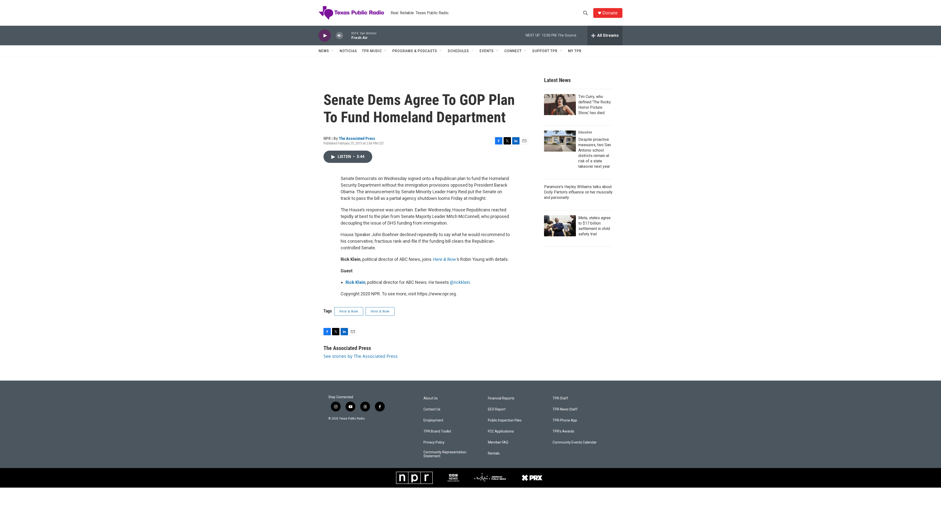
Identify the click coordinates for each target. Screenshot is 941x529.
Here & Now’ (445, 259)
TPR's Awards (563, 431)
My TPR (575, 51)
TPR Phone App (565, 420)
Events (487, 51)
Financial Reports (501, 398)
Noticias (348, 51)
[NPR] (414, 478)
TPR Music (372, 51)
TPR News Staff (565, 409)
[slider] (347, 35)
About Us (430, 398)
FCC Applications (501, 431)
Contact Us (431, 409)
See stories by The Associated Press (360, 356)
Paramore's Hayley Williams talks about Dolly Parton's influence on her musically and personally (578, 192)
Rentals (494, 453)
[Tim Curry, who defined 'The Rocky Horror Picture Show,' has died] (560, 104)
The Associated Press (357, 138)
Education (585, 132)
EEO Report (497, 409)
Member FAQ (498, 442)
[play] (325, 35)
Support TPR (544, 51)
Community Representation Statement (444, 454)
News (324, 51)
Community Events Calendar (575, 442)
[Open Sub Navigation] (333, 51)
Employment (433, 420)
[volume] (339, 35)
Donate (610, 12)
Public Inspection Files (504, 420)
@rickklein (460, 282)
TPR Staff (560, 398)
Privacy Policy (434, 442)
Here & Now (348, 311)
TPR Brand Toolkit (437, 431)
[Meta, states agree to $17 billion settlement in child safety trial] (560, 225)
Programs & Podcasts (414, 51)
